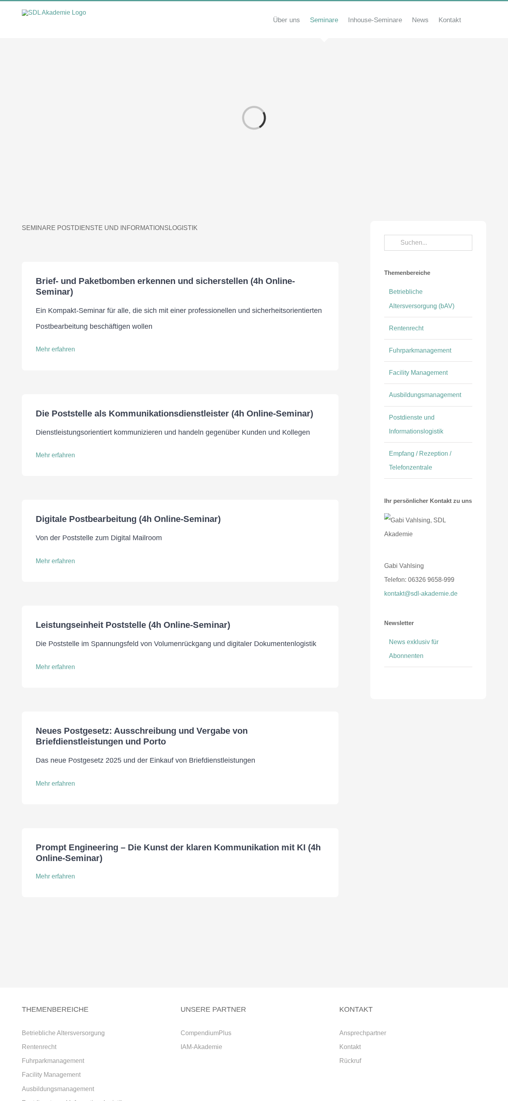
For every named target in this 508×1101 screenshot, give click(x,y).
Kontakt (350, 1046)
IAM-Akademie (201, 1046)
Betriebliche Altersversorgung (63, 1033)
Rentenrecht (406, 328)
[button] (473, 20)
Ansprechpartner (362, 1033)
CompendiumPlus (206, 1033)
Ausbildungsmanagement (425, 394)
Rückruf (350, 1060)
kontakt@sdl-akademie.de (421, 593)
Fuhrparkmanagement (420, 350)
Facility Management (418, 372)
